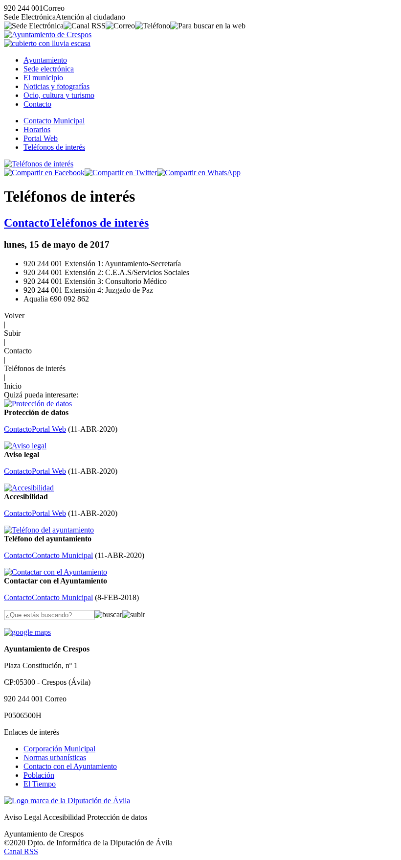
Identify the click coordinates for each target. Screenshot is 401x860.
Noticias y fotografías (56, 86)
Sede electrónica (48, 69)
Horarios (36, 129)
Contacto (37, 104)
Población (38, 775)
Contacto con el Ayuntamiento (70, 766)
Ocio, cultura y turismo (58, 95)
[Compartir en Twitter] (121, 172)
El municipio (43, 77)
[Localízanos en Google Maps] (27, 632)
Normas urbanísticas (54, 757)
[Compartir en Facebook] (44, 172)
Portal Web (40, 138)
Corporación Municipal (59, 748)
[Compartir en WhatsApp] (199, 172)
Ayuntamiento (45, 60)
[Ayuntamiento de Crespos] (47, 34)
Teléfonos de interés (54, 147)
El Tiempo (39, 784)
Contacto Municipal (54, 120)
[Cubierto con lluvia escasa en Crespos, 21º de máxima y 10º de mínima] (47, 43)
